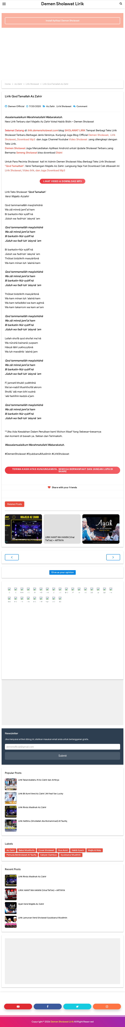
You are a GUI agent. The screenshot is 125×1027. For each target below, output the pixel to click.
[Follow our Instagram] (107, 1006)
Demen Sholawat (15, 148)
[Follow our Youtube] (18, 1006)
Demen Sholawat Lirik (62, 1021)
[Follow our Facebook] (48, 1006)
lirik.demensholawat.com (43, 130)
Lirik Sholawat (64, 106)
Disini (59, 152)
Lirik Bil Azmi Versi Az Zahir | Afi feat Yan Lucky (40, 793)
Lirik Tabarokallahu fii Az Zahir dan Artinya (38, 779)
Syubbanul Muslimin (71, 854)
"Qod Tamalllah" (14, 166)
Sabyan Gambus (48, 854)
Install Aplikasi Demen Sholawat (62, 20)
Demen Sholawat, (98, 135)
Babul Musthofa (26, 850)
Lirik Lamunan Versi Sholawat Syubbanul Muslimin (42, 917)
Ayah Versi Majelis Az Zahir (97, 540)
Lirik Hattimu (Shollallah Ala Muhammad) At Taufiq (42, 821)
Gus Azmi (63, 850)
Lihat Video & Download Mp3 (62, 181)
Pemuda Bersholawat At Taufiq (21, 854)
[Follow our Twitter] (77, 1006)
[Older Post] (113, 557)
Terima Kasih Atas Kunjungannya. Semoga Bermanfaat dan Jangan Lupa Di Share (62, 470)
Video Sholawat (78, 139)
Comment (82, 106)
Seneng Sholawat (26, 152)
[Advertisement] (62, 52)
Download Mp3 (26, 139)
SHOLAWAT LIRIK (75, 130)
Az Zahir (51, 106)
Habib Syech (78, 850)
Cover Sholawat (46, 850)
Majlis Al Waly (94, 850)
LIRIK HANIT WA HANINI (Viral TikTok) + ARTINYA (59, 539)
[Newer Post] (12, 557)
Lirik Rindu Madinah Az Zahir (21, 540)
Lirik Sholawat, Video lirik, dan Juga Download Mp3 (35, 170)
